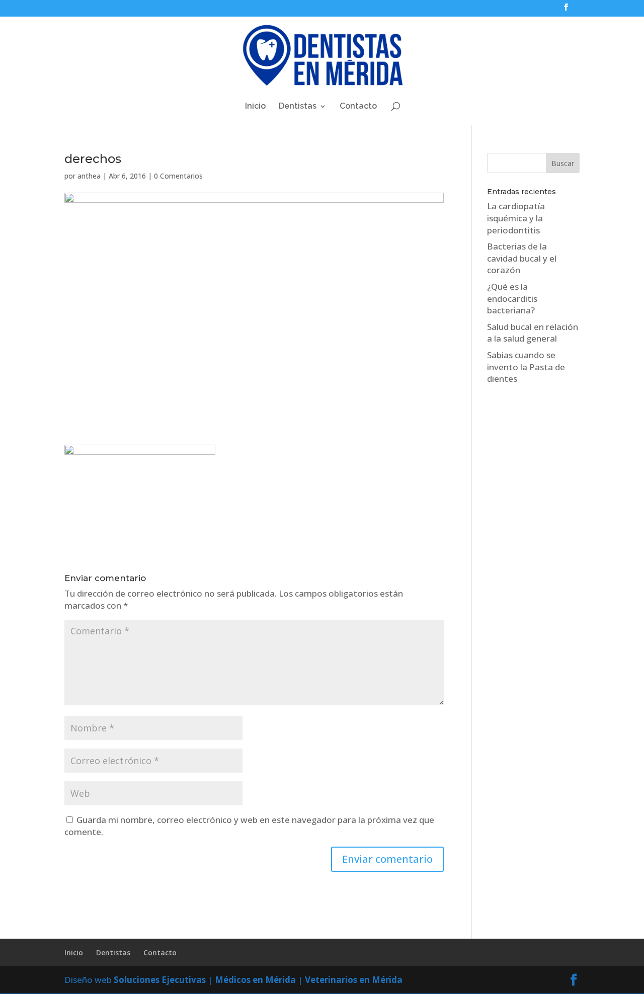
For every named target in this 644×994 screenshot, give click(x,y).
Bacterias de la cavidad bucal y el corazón (521, 258)
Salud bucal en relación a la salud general (532, 333)
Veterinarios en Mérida (354, 979)
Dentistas (297, 107)
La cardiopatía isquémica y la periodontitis (516, 218)
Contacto (358, 107)
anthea (89, 176)
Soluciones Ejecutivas (160, 979)
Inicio (255, 107)
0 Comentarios (178, 176)
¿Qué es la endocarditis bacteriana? (512, 298)
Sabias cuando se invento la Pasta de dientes (526, 367)
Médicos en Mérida (255, 979)
